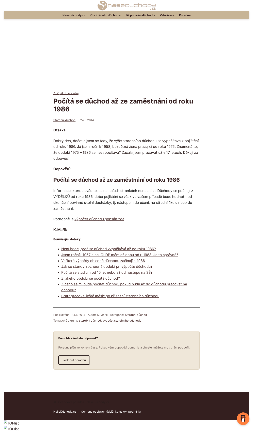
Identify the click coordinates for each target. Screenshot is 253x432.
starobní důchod (90, 320)
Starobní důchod (64, 120)
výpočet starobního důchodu (122, 320)
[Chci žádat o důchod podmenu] (120, 15)
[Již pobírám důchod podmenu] (154, 15)
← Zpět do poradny (66, 93)
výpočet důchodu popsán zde (99, 219)
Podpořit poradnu (74, 360)
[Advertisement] (126, 58)
